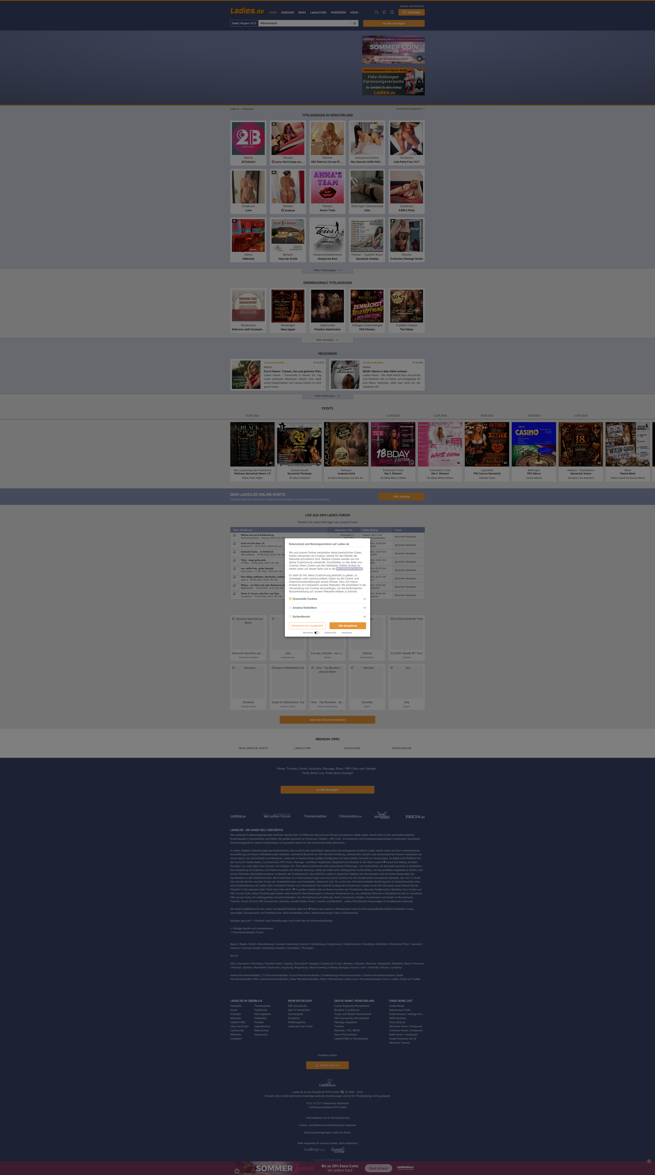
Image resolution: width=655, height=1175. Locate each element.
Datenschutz (330, 633)
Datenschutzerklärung (349, 568)
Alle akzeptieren (348, 625)
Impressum (347, 633)
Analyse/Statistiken (305, 607)
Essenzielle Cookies (305, 598)
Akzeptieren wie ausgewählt (307, 625)
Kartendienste (301, 616)
